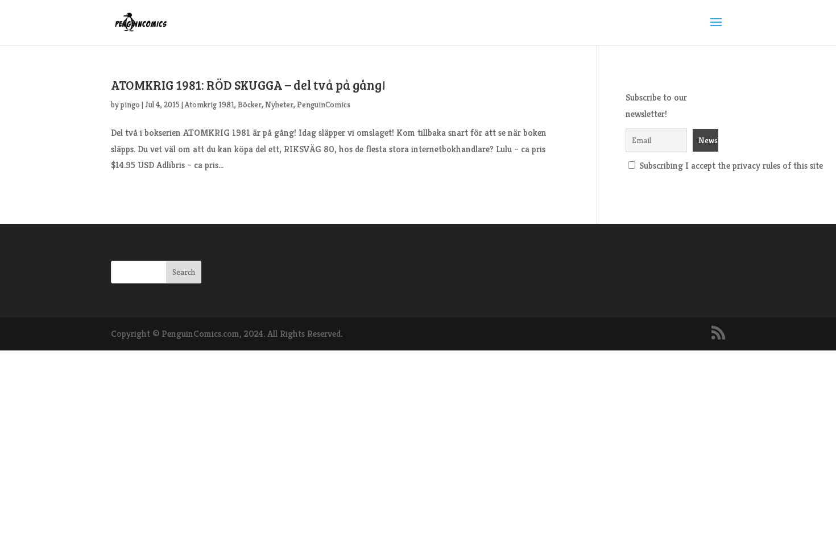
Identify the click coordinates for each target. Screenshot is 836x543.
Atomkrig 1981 (209, 104)
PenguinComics (323, 104)
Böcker (250, 104)
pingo (130, 104)
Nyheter (279, 104)
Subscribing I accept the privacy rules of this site (730, 166)
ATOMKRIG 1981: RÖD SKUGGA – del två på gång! (248, 84)
